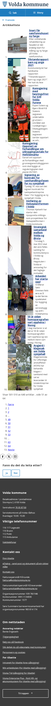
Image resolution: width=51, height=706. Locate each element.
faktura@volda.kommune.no (16, 580)
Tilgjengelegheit (11, 636)
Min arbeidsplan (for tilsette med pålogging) (24, 667)
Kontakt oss (8, 571)
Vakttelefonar (9, 542)
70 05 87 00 (20, 507)
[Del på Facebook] (2, 456)
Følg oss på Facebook (13, 642)
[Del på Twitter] (9, 456)
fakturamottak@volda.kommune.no (20, 588)
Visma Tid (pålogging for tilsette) (19, 673)
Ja (7, 473)
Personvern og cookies (14, 652)
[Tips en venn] (15, 456)
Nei (16, 473)
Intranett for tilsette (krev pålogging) (21, 662)
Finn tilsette (8, 558)
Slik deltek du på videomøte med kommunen (24, 647)
